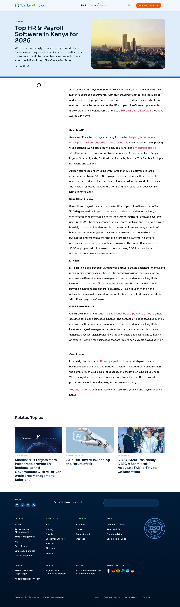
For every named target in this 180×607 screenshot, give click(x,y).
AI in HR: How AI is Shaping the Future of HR (88, 462)
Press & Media (83, 534)
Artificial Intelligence (74, 455)
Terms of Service (112, 597)
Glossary (50, 548)
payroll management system (110, 283)
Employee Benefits (25, 551)
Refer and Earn (114, 529)
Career (79, 529)
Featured (20, 21)
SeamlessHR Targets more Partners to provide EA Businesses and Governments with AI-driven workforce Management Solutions (38, 470)
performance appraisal (112, 211)
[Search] (129, 5)
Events (49, 553)
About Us (81, 524)
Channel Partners (116, 524)
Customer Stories (55, 538)
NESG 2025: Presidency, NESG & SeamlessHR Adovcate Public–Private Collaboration (138, 466)
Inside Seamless (21, 455)
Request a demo (80, 389)
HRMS (18, 524)
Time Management (25, 536)
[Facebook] (33, 505)
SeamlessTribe (115, 534)
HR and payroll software (115, 361)
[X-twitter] (22, 505)
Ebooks (49, 534)
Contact (80, 538)
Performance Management (22, 530)
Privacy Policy (131, 597)
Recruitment (21, 546)
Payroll (18, 541)
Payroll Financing (24, 555)
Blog (47, 524)
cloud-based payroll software (134, 313)
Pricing (49, 529)
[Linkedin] (17, 505)
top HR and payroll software (135, 110)
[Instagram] (28, 505)
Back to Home (88, 5)
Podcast (49, 543)
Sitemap (147, 597)
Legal (96, 597)
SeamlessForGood (117, 538)
